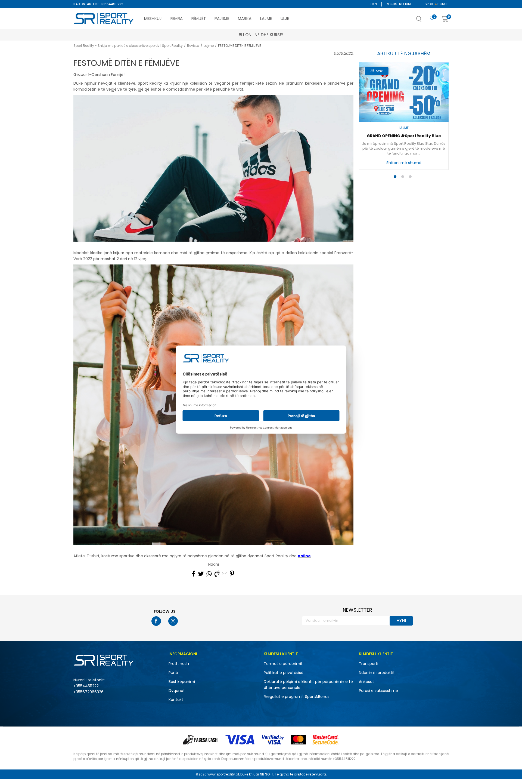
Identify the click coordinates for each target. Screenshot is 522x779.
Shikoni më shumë (403, 162)
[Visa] (240, 739)
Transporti (368, 663)
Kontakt (176, 699)
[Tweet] (201, 573)
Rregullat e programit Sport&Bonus (297, 696)
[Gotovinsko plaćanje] (201, 739)
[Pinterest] (232, 573)
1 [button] (396, 177)
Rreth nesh (179, 663)
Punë (173, 672)
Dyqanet (177, 690)
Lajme (209, 45)
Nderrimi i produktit (377, 672)
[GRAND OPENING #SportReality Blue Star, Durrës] (404, 92)
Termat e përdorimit (283, 663)
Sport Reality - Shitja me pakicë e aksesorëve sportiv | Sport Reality (128, 45)
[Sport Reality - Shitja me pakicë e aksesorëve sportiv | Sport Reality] (103, 18)
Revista (193, 45)
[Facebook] (193, 573)
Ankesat (366, 681)
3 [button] (411, 177)
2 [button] (404, 177)
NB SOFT (266, 774)
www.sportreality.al (223, 774)
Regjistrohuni (398, 4)
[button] (424, 21)
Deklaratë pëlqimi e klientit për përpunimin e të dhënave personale (308, 684)
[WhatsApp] (209, 573)
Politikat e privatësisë (283, 672)
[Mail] (224, 573)
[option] (404, 117)
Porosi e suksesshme (378, 690)
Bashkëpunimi (182, 681)
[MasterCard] (298, 739)
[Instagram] (173, 621)
